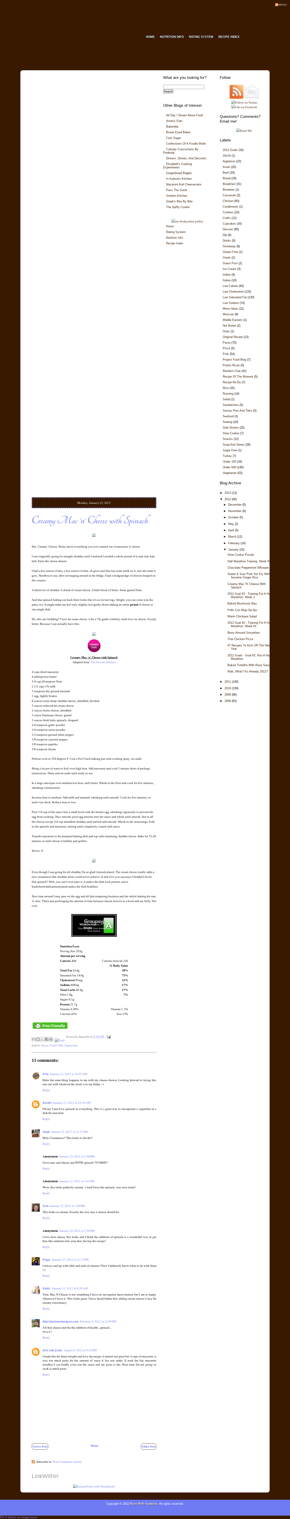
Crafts (227, 218)
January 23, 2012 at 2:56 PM (76, 1156)
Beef (226, 172)
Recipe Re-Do (232, 382)
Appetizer (229, 161)
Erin (45, 1074)
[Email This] (33, 1039)
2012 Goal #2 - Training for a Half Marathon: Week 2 (249, 595)
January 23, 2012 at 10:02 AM (68, 1074)
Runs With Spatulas (143, 1503)
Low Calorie (230, 286)
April (231, 530)
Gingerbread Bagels (179, 173)
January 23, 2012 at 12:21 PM (69, 1132)
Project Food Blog (234, 359)
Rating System (176, 232)
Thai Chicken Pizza (240, 639)
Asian (226, 167)
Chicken (228, 201)
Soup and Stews (233, 444)
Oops (226, 331)
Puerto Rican (231, 365)
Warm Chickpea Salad (242, 616)
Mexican (228, 314)
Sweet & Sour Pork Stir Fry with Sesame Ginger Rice (248, 575)
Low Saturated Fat (235, 297)
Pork (226, 354)
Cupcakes (229, 223)
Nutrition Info (174, 237)
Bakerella (172, 126)
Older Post (148, 1446)
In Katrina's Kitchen (179, 178)
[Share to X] (42, 1039)
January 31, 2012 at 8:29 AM (70, 1288)
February (234, 543)
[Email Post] (108, 1036)
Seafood (228, 416)
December (235, 504)
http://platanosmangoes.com (61, 1321)
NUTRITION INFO (172, 37)
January (233, 549)
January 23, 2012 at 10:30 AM (71, 1103)
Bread (226, 178)
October (233, 517)
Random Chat (232, 371)
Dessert (228, 229)
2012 (228, 499)
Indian (227, 274)
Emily (47, 1288)
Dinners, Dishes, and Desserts (186, 158)
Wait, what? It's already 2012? (247, 671)
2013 (228, 493)
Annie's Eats (174, 121)
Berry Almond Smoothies (243, 632)
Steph (46, 1131)
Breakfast (229, 184)
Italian (227, 280)
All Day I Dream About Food (184, 115)
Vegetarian (71, 1045)
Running (228, 393)
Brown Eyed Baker (178, 132)
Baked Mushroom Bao (242, 603)
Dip (225, 235)
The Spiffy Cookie (178, 207)
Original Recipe (233, 337)
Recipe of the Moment (238, 376)
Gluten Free (230, 252)
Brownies (229, 189)
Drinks (227, 240)
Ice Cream (229, 269)
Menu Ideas (230, 308)
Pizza (226, 348)
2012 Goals (230, 150)
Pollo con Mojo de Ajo (242, 610)
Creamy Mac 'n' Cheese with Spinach (90, 520)
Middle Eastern (232, 320)
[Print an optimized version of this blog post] (50, 1028)
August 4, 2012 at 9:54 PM (80, 1350)
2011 (228, 681)
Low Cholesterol (233, 291)
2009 (228, 694)
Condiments (230, 206)
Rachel (47, 1102)
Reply (46, 1090)
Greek (227, 257)
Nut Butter (229, 325)
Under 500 (56, 1045)
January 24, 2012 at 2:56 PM (76, 1231)
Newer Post (40, 1446)
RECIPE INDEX (228, 37)
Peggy (47, 1259)
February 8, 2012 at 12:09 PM (98, 1321)
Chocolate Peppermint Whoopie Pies (251, 567)
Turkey (227, 456)
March (232, 536)
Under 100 (229, 461)
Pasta (44, 1045)
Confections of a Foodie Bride (186, 143)
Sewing (227, 422)
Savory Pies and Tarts (237, 410)
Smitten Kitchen (176, 195)
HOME (150, 37)
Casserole (229, 195)
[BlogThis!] (38, 1039)
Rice (226, 388)
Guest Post (230, 263)
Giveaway (229, 246)
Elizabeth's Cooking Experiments (177, 165)
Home (94, 1445)
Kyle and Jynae (52, 1350)
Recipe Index (174, 243)
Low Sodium (231, 303)
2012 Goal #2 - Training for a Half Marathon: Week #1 (249, 624)
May (231, 524)
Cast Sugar (173, 138)
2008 (228, 701)
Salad (226, 399)
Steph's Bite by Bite (179, 201)
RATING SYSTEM (201, 37)
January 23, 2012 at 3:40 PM (67, 1206)
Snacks (228, 439)
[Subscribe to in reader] (236, 98)
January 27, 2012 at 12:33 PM (70, 1259)
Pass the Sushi (176, 190)
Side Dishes (231, 427)
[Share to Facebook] (46, 1039)
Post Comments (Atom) (67, 1462)
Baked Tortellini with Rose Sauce (249, 665)
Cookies (228, 212)
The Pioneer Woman (103, 662)
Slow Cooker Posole (240, 554)
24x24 (227, 155)
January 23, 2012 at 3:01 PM (76, 1181)
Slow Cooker (231, 433)
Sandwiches (231, 405)
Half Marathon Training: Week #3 (249, 561)
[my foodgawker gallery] (187, 221)
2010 (228, 688)
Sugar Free (230, 450)
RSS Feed (282, 4)
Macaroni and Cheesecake (183, 184)
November (235, 511)
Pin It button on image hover (18, 1517)
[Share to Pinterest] (51, 1039)
